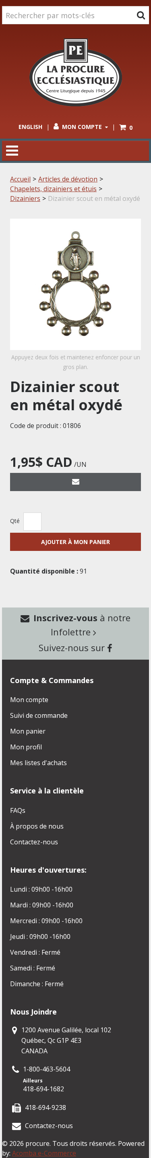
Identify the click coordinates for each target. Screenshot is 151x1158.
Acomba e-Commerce (44, 1153)
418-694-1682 (43, 1088)
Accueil (20, 179)
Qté (15, 521)
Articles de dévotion (67, 179)
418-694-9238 (45, 1107)
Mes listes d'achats (38, 762)
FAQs (17, 810)
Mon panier (28, 731)
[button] (125, 127)
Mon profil (26, 746)
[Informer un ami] (75, 482)
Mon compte (81, 127)
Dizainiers (25, 198)
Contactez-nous (34, 841)
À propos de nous (37, 826)
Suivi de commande (39, 715)
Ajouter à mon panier (75, 542)
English (30, 127)
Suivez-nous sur (73, 647)
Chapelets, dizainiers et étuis (53, 188)
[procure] (75, 72)
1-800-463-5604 (46, 1069)
